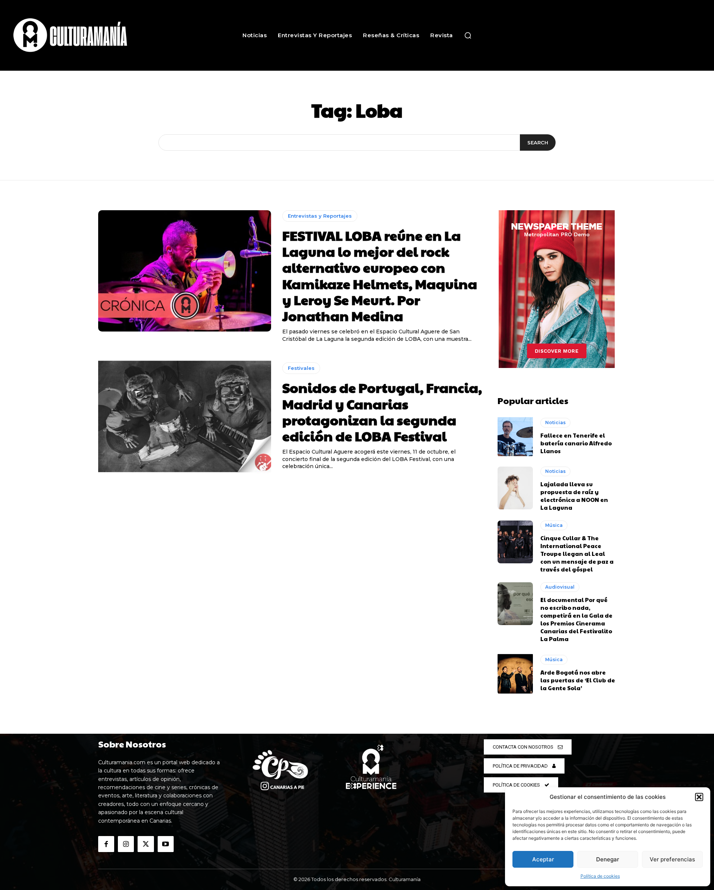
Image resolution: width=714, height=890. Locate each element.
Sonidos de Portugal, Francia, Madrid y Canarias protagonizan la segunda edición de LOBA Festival (382, 411)
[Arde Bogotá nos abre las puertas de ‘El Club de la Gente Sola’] (515, 673)
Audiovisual (560, 587)
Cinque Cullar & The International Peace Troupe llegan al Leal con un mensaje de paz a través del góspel (577, 553)
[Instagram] (126, 844)
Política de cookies (600, 876)
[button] (699, 797)
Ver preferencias (672, 859)
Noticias (555, 422)
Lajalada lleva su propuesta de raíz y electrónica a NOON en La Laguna (574, 495)
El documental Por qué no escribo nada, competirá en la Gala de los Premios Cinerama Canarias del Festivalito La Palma (576, 619)
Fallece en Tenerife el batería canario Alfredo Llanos (576, 443)
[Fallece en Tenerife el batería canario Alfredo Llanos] (515, 436)
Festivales (301, 368)
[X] (146, 844)
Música (554, 525)
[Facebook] (106, 844)
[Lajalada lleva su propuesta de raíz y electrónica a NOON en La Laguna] (515, 488)
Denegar (607, 859)
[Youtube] (166, 844)
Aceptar (543, 859)
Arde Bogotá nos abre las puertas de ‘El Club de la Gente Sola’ (577, 680)
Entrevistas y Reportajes (320, 216)
